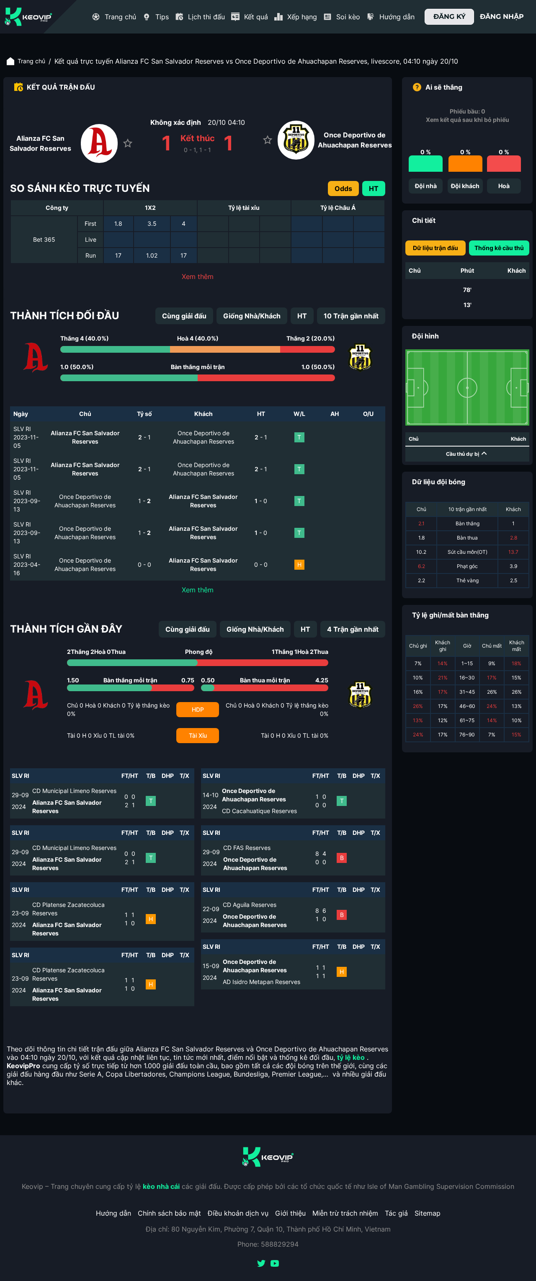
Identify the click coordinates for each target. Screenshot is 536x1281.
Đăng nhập (502, 17)
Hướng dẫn (113, 1213)
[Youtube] (275, 1264)
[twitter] (261, 1264)
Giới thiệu (290, 1213)
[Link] (28, 17)
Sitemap (428, 1213)
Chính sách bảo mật (169, 1213)
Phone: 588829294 (268, 1244)
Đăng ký (449, 17)
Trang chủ (31, 61)
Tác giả (396, 1213)
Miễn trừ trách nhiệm (345, 1213)
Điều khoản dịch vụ (238, 1213)
